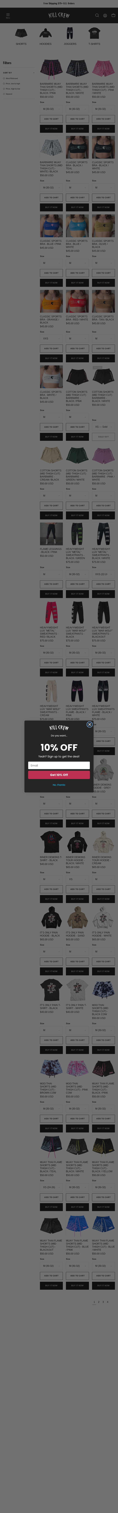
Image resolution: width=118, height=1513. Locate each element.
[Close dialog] (89, 724)
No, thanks (59, 785)
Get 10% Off (59, 775)
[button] (59, 728)
